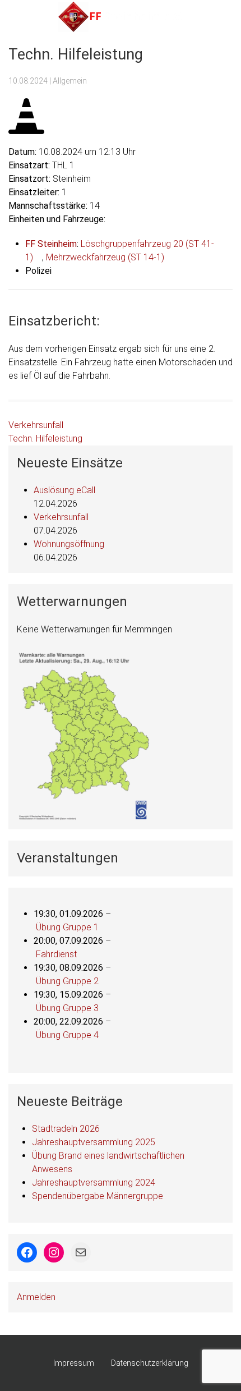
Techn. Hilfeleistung (45, 438)
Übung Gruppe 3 (67, 1008)
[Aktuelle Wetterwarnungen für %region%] (85, 734)
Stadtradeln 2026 (66, 1128)
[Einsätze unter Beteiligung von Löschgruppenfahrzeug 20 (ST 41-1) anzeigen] (38, 257)
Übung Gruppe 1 (67, 927)
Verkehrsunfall (35, 425)
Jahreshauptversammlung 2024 (93, 1182)
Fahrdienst (56, 954)
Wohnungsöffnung (69, 544)
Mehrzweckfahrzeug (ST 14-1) (105, 257)
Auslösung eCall (64, 490)
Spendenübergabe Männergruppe (97, 1196)
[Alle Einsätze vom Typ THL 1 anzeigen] (80, 165)
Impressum (73, 1362)
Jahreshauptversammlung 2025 (93, 1142)
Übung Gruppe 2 (67, 981)
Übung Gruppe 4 (67, 1035)
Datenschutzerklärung (149, 1362)
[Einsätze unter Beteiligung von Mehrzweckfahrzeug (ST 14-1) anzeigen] (169, 257)
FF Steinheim (51, 243)
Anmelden (36, 1297)
